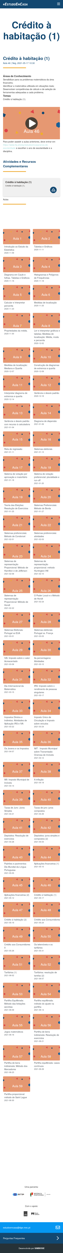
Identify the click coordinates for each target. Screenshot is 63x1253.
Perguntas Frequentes (14, 1238)
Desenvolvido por (31, 1248)
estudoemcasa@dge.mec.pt (16, 1227)
